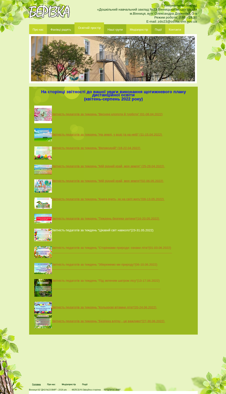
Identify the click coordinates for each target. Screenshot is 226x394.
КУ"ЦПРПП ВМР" (112, 390)
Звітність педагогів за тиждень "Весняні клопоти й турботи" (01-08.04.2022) (107, 114)
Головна (36, 384)
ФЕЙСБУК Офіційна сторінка (86, 390)
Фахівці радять (60, 29)
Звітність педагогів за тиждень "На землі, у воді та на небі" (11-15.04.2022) (107, 134)
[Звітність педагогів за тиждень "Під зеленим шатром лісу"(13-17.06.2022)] (97, 287)
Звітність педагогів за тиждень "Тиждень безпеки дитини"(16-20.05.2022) (106, 218)
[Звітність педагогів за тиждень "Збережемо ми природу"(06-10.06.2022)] (96, 268)
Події (158, 29)
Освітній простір (89, 28)
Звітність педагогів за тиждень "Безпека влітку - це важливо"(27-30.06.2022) (108, 321)
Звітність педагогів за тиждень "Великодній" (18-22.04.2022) (96, 148)
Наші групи (115, 29)
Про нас (38, 29)
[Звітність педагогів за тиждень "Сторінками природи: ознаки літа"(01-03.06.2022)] (103, 252)
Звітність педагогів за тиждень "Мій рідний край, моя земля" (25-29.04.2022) (108, 166)
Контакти (175, 29)
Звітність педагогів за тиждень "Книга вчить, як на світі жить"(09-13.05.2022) (108, 199)
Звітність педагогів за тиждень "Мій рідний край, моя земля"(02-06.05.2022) (108, 181)
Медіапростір (139, 29)
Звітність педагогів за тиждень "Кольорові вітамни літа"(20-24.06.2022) (104, 307)
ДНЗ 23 (49, 11)
